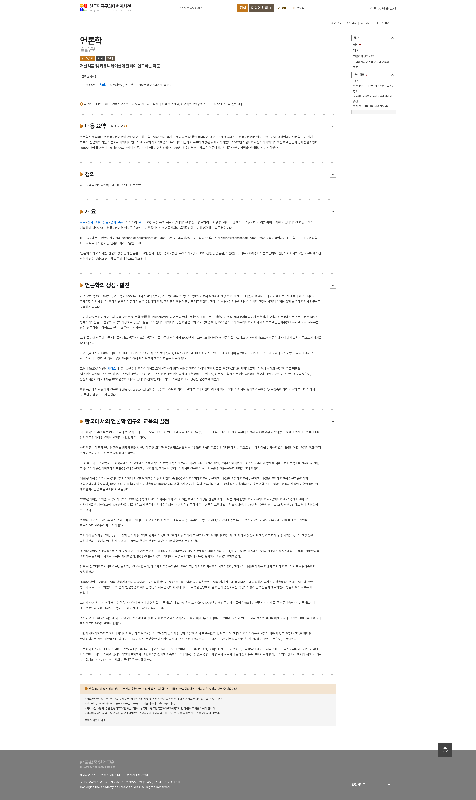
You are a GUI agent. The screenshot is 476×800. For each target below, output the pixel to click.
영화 (113, 222)
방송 (106, 222)
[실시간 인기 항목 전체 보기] (290, 8)
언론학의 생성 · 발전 (364, 56)
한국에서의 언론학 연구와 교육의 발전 (371, 64)
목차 (356, 38)
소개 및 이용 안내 (383, 8)
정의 (355, 44)
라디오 (111, 368)
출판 (98, 222)
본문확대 (377, 23)
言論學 (87, 50)
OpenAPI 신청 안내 (137, 775)
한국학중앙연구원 (97, 764)
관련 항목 (360, 75)
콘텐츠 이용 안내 (94, 720)
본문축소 (393, 23)
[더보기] (373, 112)
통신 (121, 222)
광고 (142, 222)
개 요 (356, 50)
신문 (83, 222)
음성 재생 (117, 126)
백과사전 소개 (88, 775)
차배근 (104, 85)
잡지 (90, 222)
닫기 (333, 126)
